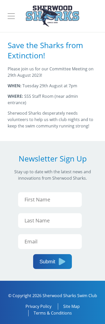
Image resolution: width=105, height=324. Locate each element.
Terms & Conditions (53, 313)
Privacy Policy (38, 306)
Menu (11, 16)
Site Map (71, 306)
